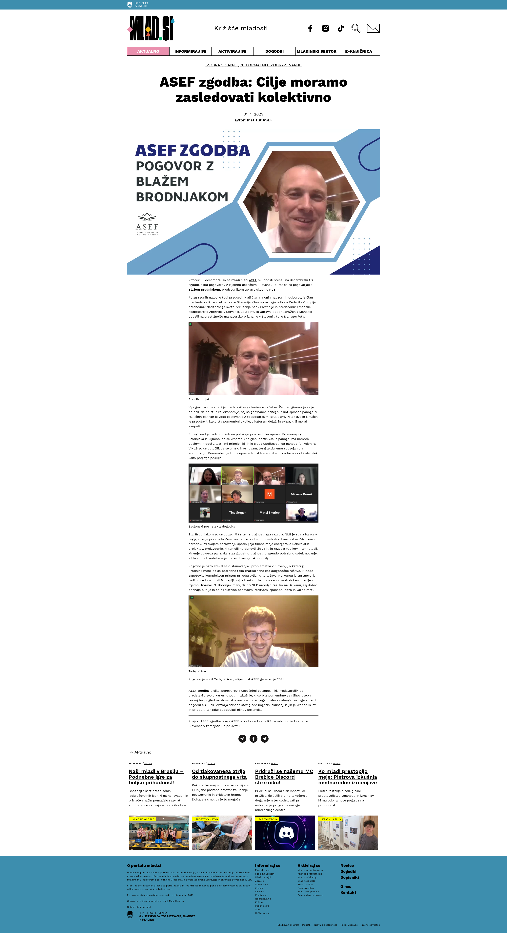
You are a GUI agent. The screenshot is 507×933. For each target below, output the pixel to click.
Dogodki (274, 51)
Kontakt (348, 892)
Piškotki (306, 924)
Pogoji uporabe (349, 924)
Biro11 (296, 924)
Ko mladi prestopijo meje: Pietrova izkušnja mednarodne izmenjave (347, 776)
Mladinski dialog (307, 877)
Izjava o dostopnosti (325, 924)
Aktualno (149, 52)
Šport (258, 909)
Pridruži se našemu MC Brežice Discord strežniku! (284, 776)
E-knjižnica (358, 51)
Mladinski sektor (317, 52)
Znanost (259, 888)
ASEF (253, 280)
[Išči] (356, 28)
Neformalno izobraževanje (271, 65)
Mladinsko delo (143, 819)
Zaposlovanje (262, 870)
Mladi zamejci (263, 877)
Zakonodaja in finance (310, 895)
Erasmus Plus (331, 819)
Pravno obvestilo (370, 924)
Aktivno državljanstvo (310, 873)
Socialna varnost (264, 873)
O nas (345, 886)
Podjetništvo (262, 905)
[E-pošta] (373, 28)
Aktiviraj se (233, 52)
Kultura (259, 902)
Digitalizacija (268, 819)
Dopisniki (349, 877)
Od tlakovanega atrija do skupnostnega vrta (219, 774)
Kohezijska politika (308, 891)
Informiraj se (191, 52)
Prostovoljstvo (207, 819)
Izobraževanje (222, 65)
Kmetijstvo (261, 895)
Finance (259, 891)
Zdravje (259, 881)
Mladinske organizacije (311, 870)
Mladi (148, 763)
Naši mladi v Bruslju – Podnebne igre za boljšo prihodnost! (156, 776)
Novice (347, 865)
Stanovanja (261, 884)
